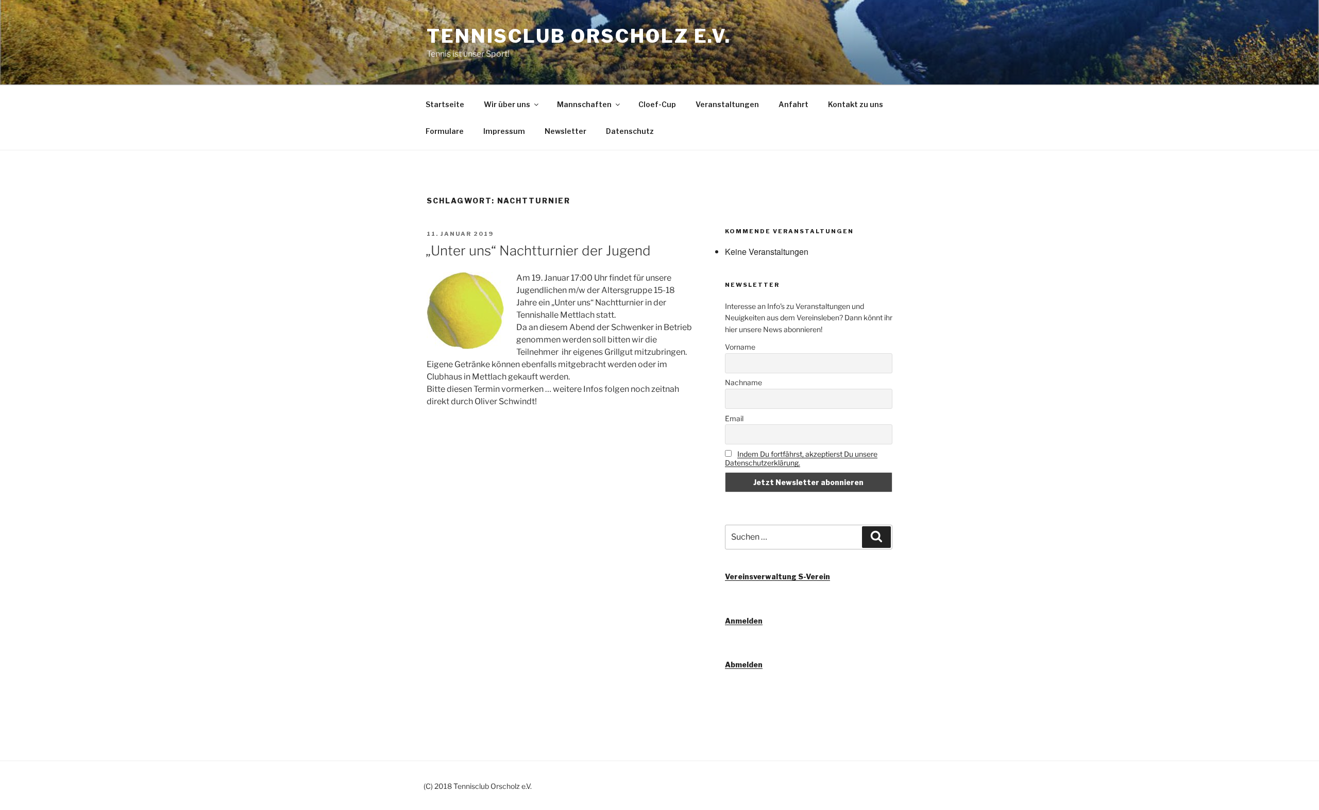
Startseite (445, 104)
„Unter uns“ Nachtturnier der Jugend (538, 250)
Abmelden (744, 664)
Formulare (445, 131)
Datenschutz (630, 131)
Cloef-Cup (657, 104)
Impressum (504, 131)
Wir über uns (507, 104)
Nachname (743, 382)
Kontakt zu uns (855, 104)
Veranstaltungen (727, 104)
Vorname (740, 346)
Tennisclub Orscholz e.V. (579, 36)
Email (734, 418)
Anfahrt (793, 104)
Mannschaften (584, 104)
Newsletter (565, 131)
